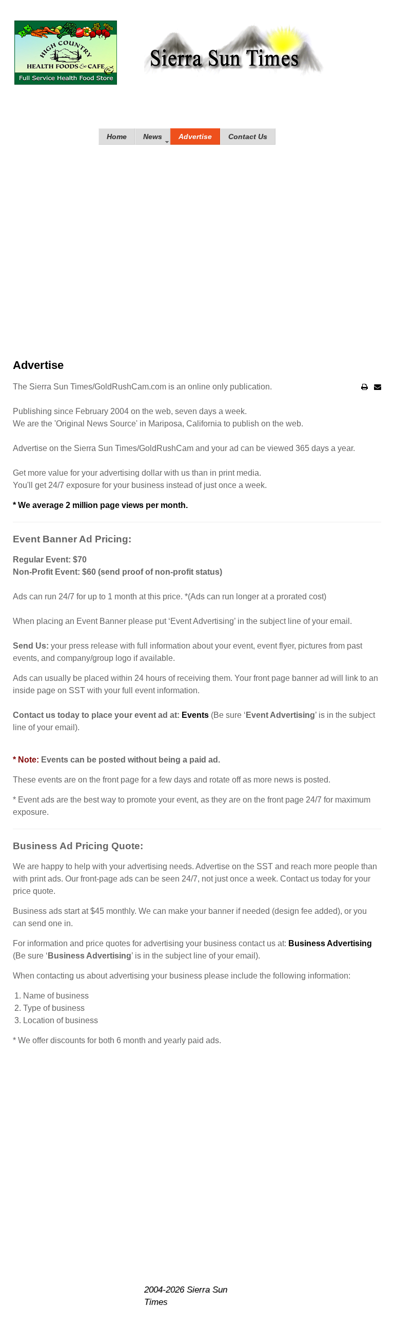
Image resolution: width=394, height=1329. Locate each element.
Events (195, 715)
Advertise (38, 365)
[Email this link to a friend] (377, 387)
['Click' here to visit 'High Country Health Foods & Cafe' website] (66, 53)
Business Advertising (330, 943)
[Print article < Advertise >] (364, 387)
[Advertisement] (197, 237)
